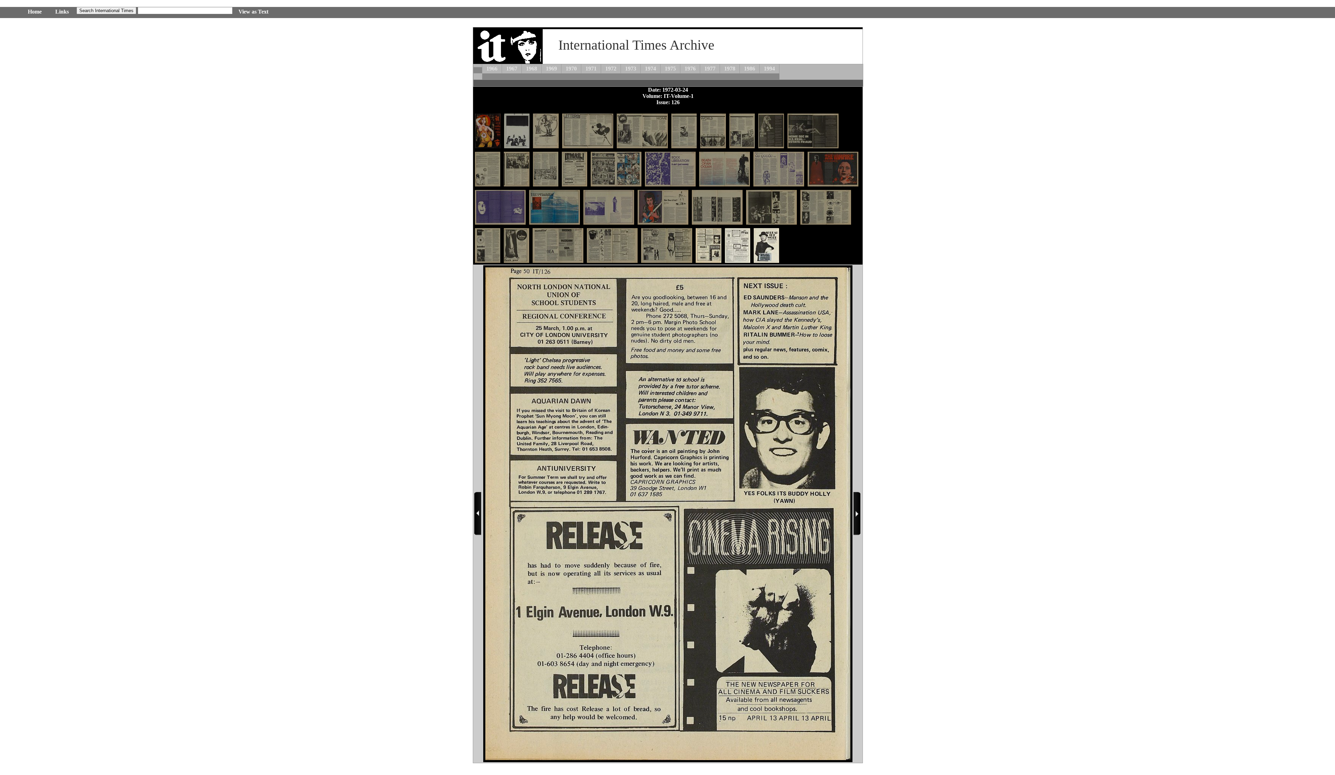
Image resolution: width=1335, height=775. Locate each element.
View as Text (253, 12)
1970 (571, 69)
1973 (630, 69)
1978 (729, 69)
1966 (491, 69)
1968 (531, 69)
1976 (690, 69)
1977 (709, 69)
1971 (591, 69)
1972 (610, 69)
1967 (511, 69)
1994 (769, 69)
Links (62, 12)
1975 (670, 69)
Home (35, 12)
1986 (749, 69)
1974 (650, 69)
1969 (551, 69)
